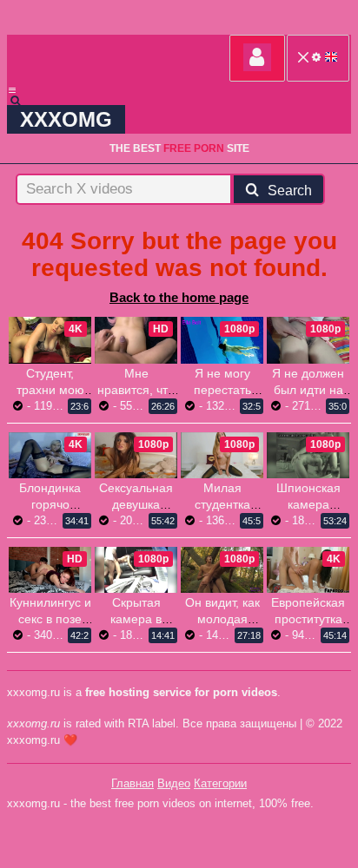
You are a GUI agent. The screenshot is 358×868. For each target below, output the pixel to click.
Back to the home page (179, 297)
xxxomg (66, 119)
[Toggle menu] (12, 90)
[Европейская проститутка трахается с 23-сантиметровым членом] (308, 570)
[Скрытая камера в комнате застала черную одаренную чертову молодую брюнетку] (136, 570)
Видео (173, 783)
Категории (220, 783)
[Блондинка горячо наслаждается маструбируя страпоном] (50, 455)
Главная (132, 783)
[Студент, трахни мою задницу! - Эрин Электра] (50, 340)
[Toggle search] (23, 100)
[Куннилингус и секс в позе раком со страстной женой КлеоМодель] (50, 570)
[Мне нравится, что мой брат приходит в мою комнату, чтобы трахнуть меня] (136, 340)
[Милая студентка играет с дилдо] (222, 455)
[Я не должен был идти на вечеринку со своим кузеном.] (308, 340)
